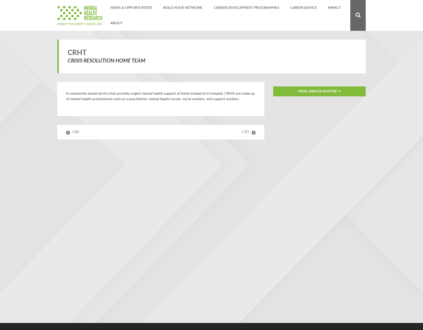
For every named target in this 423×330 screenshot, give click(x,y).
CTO (245, 132)
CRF (76, 132)
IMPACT (334, 7)
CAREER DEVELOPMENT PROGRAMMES (246, 7)
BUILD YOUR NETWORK (182, 7)
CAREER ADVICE (303, 7)
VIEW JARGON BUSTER (318, 91)
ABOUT (116, 23)
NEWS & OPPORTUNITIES (131, 7)
